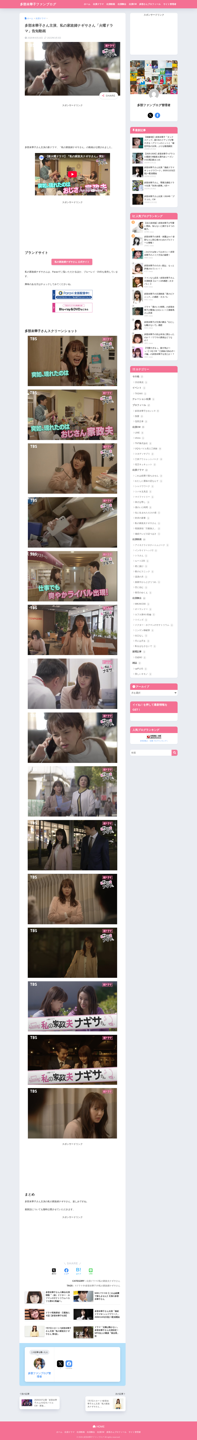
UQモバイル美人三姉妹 (148, 448)
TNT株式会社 (143, 443)
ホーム (87, 4)
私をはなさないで (145, 646)
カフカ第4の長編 (144, 614)
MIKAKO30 (142, 604)
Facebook (69, 1368)
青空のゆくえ (143, 592)
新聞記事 (138, 651)
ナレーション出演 (143, 399)
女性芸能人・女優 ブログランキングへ (154, 741)
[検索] (175, 753)
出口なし (141, 635)
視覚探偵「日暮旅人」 (147, 528)
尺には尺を (142, 641)
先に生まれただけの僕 (147, 513)
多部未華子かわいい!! (146, 411)
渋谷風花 (141, 382)
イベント (138, 387)
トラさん (141, 555)
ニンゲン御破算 (144, 630)
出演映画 (110, 4)
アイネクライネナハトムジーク (151, 545)
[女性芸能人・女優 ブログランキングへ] (153, 736)
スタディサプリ (144, 454)
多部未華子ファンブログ (38, 4)
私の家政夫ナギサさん (109, 1281)
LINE (139, 433)
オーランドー (143, 609)
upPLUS (140, 669)
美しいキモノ (143, 674)
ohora (139, 438)
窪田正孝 (141, 421)
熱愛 (138, 416)
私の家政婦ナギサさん (109, 1285)
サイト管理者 (169, 4)
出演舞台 (122, 4)
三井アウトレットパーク (148, 459)
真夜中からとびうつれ (147, 582)
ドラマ (79, 1285)
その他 (137, 376)
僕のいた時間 (143, 507)
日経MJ (140, 657)
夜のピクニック (144, 571)
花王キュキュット (145, 464)
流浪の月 (141, 577)
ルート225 (141, 561)
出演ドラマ (98, 4)
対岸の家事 (142, 518)
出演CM (133, 4)
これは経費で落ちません (148, 476)
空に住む (141, 587)
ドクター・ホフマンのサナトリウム (153, 625)
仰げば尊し (142, 502)
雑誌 (136, 663)
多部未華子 (90, 1285)
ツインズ (141, 620)
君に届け (141, 566)
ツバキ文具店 (143, 491)
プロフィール (141, 405)
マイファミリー (144, 497)
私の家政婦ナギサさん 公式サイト (72, 262)
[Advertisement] (72, 126)
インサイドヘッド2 (145, 550)
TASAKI (140, 393)
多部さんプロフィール (150, 4)
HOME (100, 1426)
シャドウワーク (144, 486)
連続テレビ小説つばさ (147, 534)
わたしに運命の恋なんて (148, 481)
